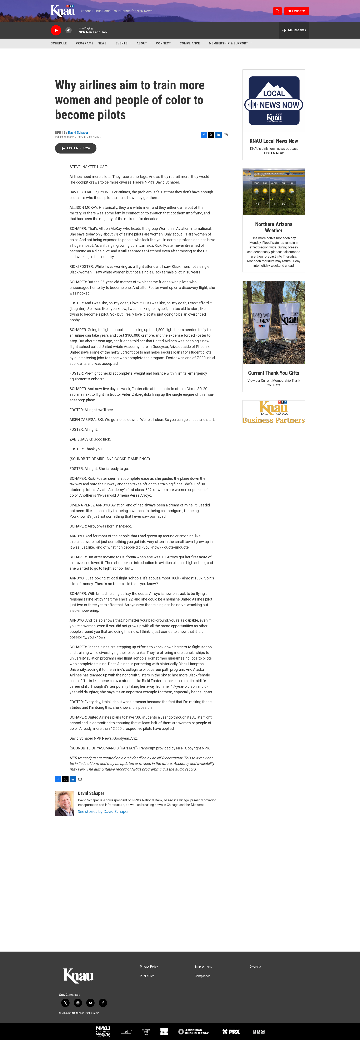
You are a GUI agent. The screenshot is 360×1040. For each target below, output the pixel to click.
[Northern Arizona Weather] (274, 192)
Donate (298, 11)
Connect (163, 43)
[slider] (75, 30)
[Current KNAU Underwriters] (274, 411)
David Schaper (78, 132)
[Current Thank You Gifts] (274, 322)
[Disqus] (180, 895)
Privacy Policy (149, 966)
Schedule (59, 43)
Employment (203, 966)
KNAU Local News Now (274, 141)
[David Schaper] (64, 803)
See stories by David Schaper (103, 811)
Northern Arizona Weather (273, 227)
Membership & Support (228, 43)
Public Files (147, 976)
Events (122, 43)
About (142, 43)
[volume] (68, 30)
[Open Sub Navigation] (70, 43)
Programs (85, 43)
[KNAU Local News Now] (274, 101)
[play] (56, 30)
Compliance (190, 43)
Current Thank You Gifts (273, 373)
